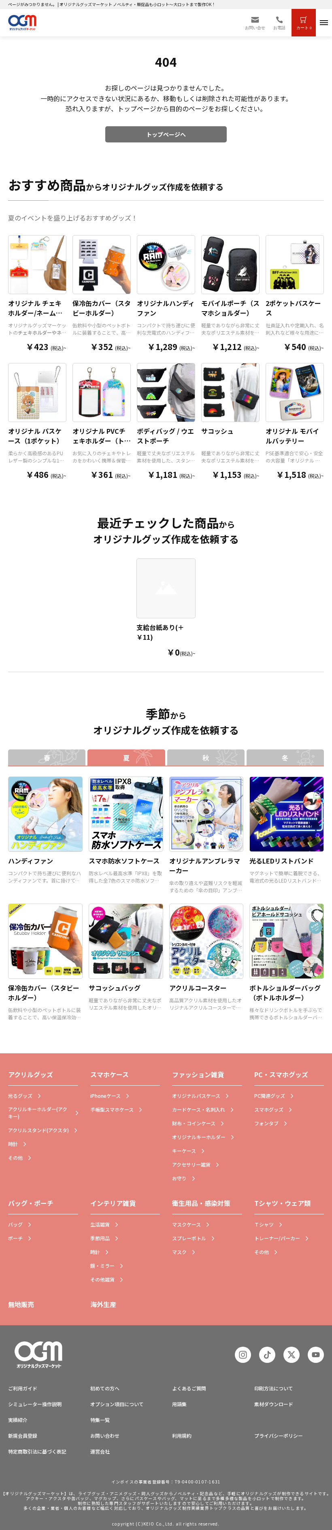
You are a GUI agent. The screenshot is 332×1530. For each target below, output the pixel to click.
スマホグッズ (268, 1109)
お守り (179, 1178)
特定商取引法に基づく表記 (37, 1451)
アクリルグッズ (30, 1074)
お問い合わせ (104, 1435)
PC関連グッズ (269, 1095)
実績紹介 (18, 1419)
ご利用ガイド (22, 1388)
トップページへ (166, 134)
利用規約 (182, 1435)
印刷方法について (273, 1388)
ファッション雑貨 (198, 1074)
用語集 (179, 1404)
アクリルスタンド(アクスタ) (38, 1130)
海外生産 (103, 1304)
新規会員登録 (22, 1435)
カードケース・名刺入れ (198, 1109)
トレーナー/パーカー (277, 1238)
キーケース (184, 1150)
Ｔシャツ (264, 1224)
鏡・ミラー (102, 1265)
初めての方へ (104, 1388)
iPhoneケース (105, 1095)
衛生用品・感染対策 (201, 1203)
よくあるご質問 (189, 1388)
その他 (15, 1157)
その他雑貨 (102, 1279)
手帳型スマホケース (112, 1109)
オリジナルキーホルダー (199, 1136)
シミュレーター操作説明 (35, 1404)
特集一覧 (100, 1419)
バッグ (15, 1224)
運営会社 (100, 1451)
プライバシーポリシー (278, 1435)
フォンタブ (266, 1123)
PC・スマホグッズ (281, 1074)
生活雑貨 (100, 1224)
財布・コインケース (193, 1123)
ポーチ (15, 1238)
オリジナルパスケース (196, 1095)
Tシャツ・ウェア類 (282, 1203)
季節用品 (100, 1238)
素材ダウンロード (273, 1404)
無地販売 (21, 1304)
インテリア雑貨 (113, 1203)
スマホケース (109, 1074)
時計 (13, 1143)
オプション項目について (117, 1404)
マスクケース (186, 1224)
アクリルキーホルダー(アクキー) (37, 1113)
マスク (179, 1251)
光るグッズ (20, 1095)
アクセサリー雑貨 (191, 1164)
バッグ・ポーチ (30, 1203)
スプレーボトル (189, 1238)
